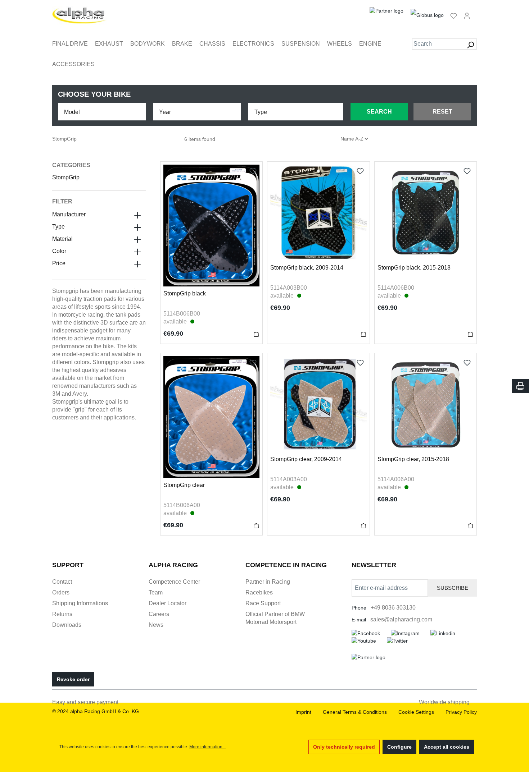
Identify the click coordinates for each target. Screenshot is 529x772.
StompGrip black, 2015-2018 (414, 268)
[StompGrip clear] (211, 417)
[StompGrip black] (211, 225)
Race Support (263, 603)
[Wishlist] (453, 15)
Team (156, 592)
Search (379, 112)
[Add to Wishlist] (253, 171)
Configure (399, 747)
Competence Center (174, 582)
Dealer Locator (167, 603)
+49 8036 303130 (393, 608)
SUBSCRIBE (452, 588)
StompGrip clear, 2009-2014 (306, 459)
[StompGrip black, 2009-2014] (318, 213)
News (156, 625)
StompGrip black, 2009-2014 (306, 268)
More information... (207, 746)
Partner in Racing (267, 582)
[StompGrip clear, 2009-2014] (318, 404)
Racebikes (259, 592)
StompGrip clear (184, 485)
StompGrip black (184, 293)
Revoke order (73, 679)
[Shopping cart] (476, 12)
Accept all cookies (446, 747)
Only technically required (344, 747)
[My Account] (467, 15)
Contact (62, 582)
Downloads (66, 625)
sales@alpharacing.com (401, 619)
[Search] (470, 44)
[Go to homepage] (79, 15)
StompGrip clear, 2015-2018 (413, 459)
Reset (442, 112)
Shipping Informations (80, 603)
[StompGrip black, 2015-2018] (425, 213)
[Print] (520, 386)
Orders (60, 592)
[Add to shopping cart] (256, 334)
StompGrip (66, 177)
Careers (159, 614)
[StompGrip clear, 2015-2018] (425, 404)
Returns (62, 614)
